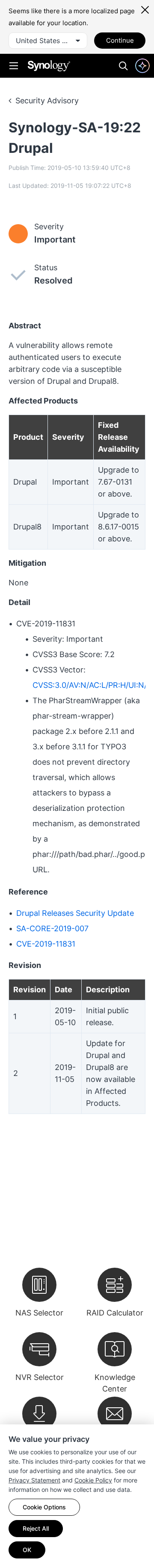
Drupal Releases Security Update (75, 913)
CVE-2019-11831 (45, 943)
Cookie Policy (93, 1480)
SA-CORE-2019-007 (52, 928)
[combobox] (48, 40)
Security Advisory (47, 100)
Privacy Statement (34, 1480)
